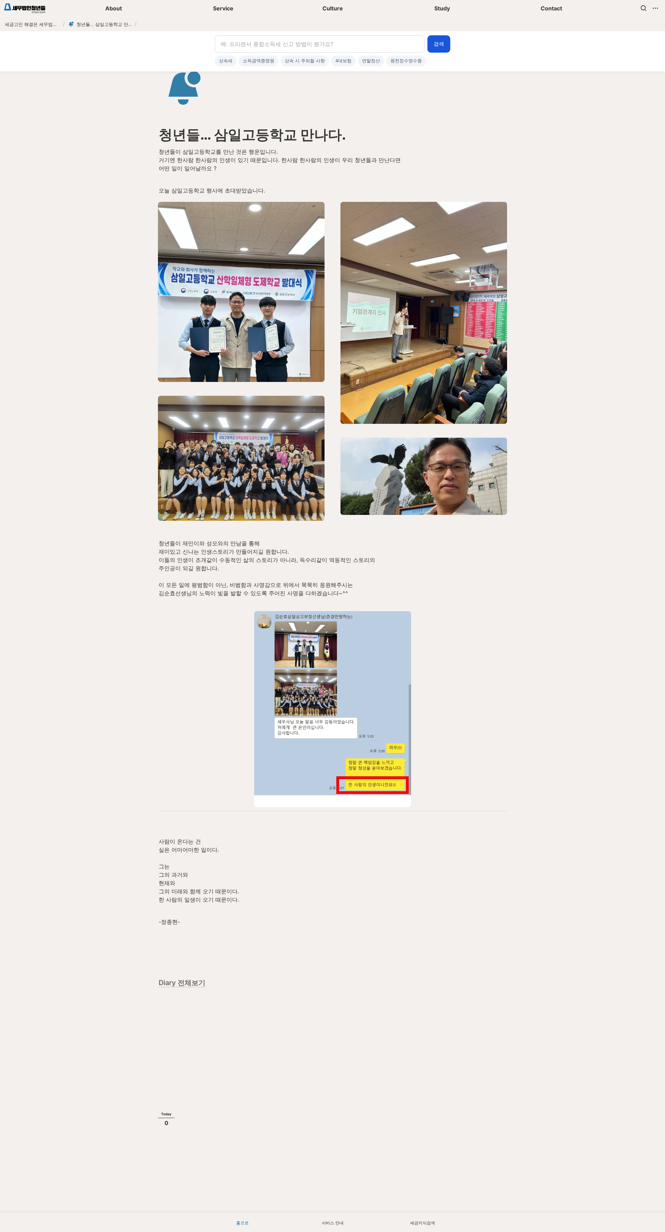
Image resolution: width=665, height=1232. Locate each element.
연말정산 (371, 60)
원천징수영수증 (406, 60)
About (113, 8)
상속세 (225, 60)
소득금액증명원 (258, 60)
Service (223, 8)
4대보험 (343, 60)
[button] (643, 8)
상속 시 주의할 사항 (305, 60)
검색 (439, 44)
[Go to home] (24, 8)
